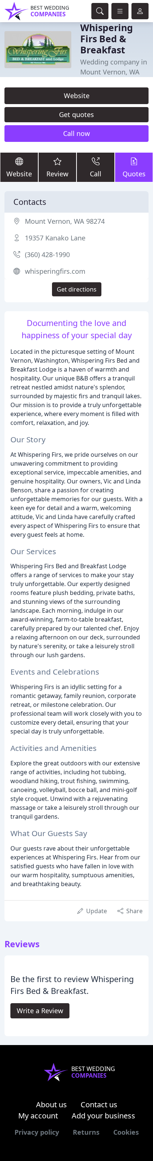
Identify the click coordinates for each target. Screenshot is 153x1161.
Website (76, 95)
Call (95, 173)
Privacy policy (36, 1132)
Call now (76, 133)
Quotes (134, 173)
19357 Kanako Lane (55, 237)
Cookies (126, 1132)
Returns (86, 1132)
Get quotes (76, 114)
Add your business (103, 1116)
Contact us (99, 1105)
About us (51, 1105)
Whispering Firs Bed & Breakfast (106, 38)
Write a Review (40, 1010)
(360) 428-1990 (47, 254)
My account (38, 1116)
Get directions (77, 289)
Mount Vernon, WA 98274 (65, 221)
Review (57, 173)
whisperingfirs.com (55, 271)
